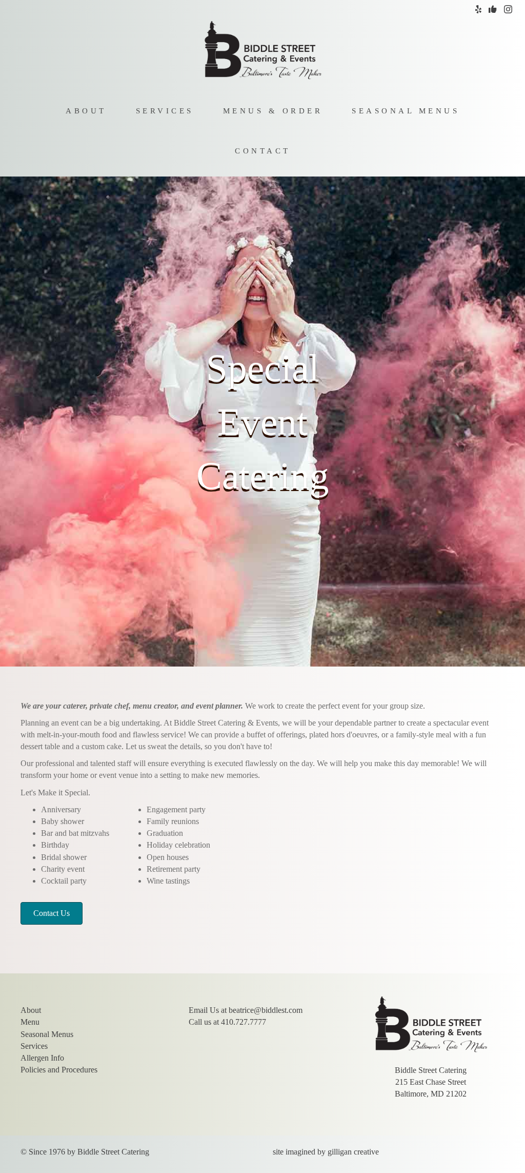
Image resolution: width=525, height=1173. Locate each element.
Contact (263, 151)
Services (165, 111)
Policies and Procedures (59, 1069)
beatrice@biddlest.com (265, 1010)
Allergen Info (42, 1057)
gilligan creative (353, 1151)
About (86, 111)
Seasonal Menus (405, 111)
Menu (30, 1022)
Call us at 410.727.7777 (227, 1022)
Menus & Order (273, 111)
